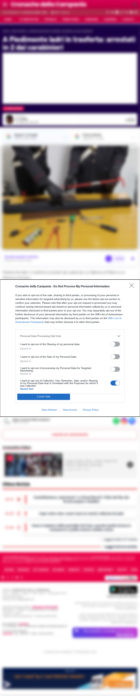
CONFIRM (43, 396)
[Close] (132, 286)
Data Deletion (49, 409)
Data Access (70, 409)
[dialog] (70, 348)
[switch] (115, 344)
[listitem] (70, 336)
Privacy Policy (91, 409)
